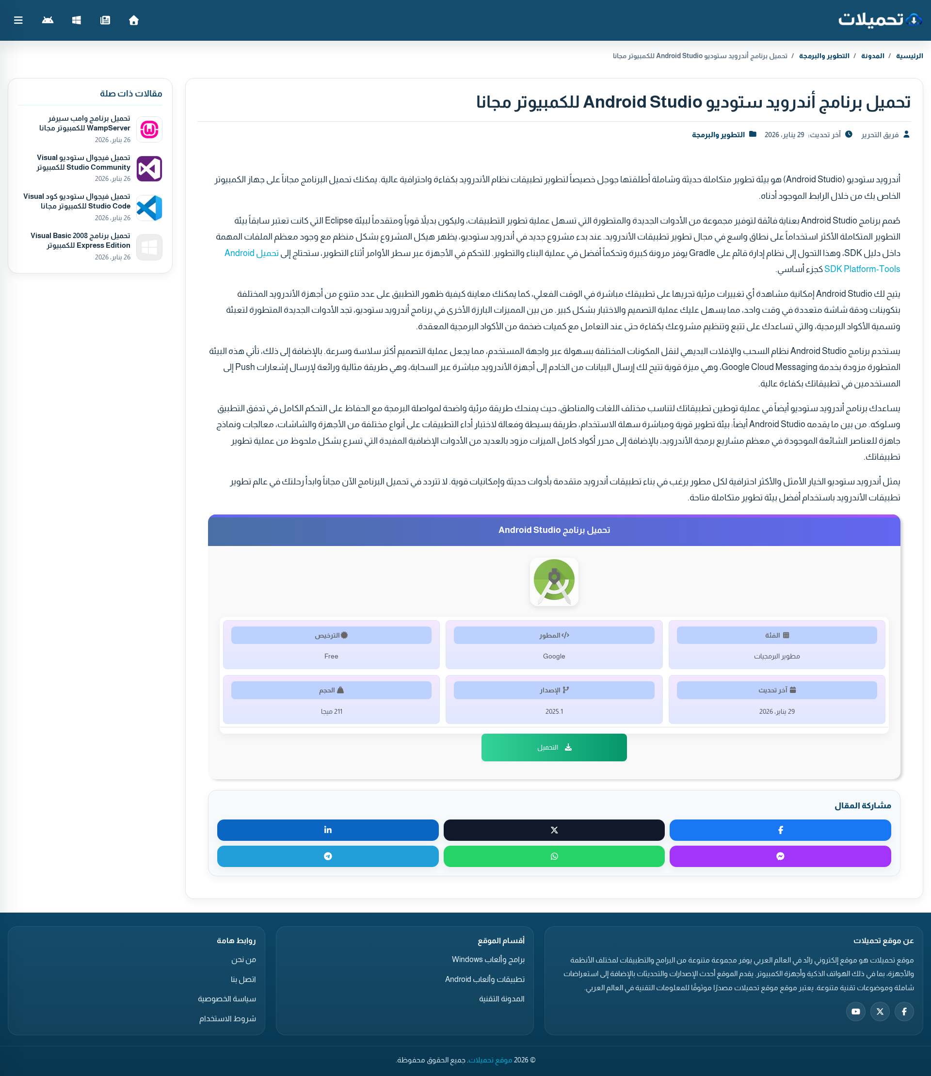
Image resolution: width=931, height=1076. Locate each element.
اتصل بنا (243, 979)
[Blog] (105, 20)
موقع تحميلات (490, 1060)
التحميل (547, 747)
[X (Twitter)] (880, 1011)
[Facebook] (904, 1011)
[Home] (134, 20)
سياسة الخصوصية (227, 999)
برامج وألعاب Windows (488, 959)
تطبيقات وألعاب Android (485, 979)
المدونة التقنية (502, 999)
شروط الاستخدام (227, 1018)
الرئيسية (909, 56)
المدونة (872, 56)
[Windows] (76, 20)
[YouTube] (856, 1011)
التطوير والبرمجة (824, 56)
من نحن (243, 959)
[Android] (48, 20)
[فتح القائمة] (18, 20)
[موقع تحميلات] (880, 20)
